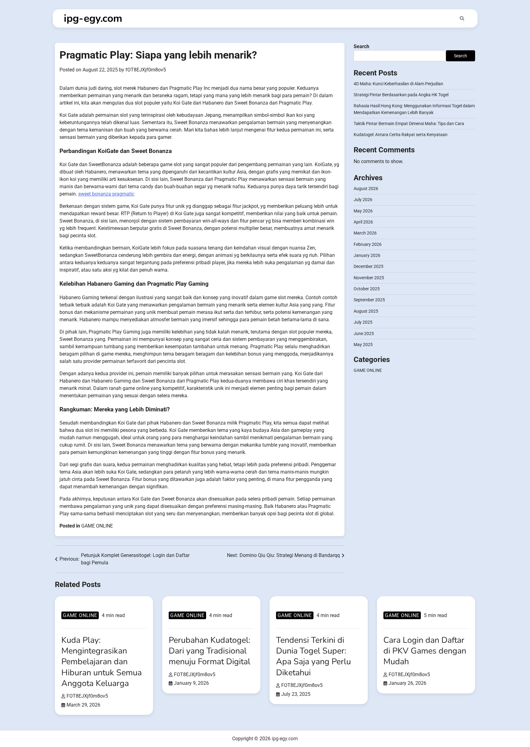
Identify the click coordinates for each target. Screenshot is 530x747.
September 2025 (369, 300)
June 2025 (364, 333)
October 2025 (367, 289)
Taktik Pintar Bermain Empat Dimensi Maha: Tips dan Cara (409, 123)
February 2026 (368, 244)
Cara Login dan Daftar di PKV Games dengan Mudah (424, 651)
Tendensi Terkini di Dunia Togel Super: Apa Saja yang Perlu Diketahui (313, 656)
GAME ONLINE (97, 526)
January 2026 (367, 255)
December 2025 (368, 266)
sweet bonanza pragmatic (106, 194)
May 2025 (363, 344)
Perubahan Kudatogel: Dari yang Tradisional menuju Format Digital (209, 651)
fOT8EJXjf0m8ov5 (145, 70)
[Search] (462, 18)
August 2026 (366, 188)
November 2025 (369, 277)
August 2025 (366, 311)
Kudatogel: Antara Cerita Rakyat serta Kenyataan (400, 134)
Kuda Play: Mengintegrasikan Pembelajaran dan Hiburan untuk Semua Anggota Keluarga (101, 662)
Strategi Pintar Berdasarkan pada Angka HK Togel (401, 95)
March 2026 (365, 233)
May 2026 (363, 210)
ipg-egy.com (93, 18)
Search (361, 46)
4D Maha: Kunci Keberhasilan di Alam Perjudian (398, 83)
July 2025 (363, 322)
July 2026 (363, 199)
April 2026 (363, 222)
